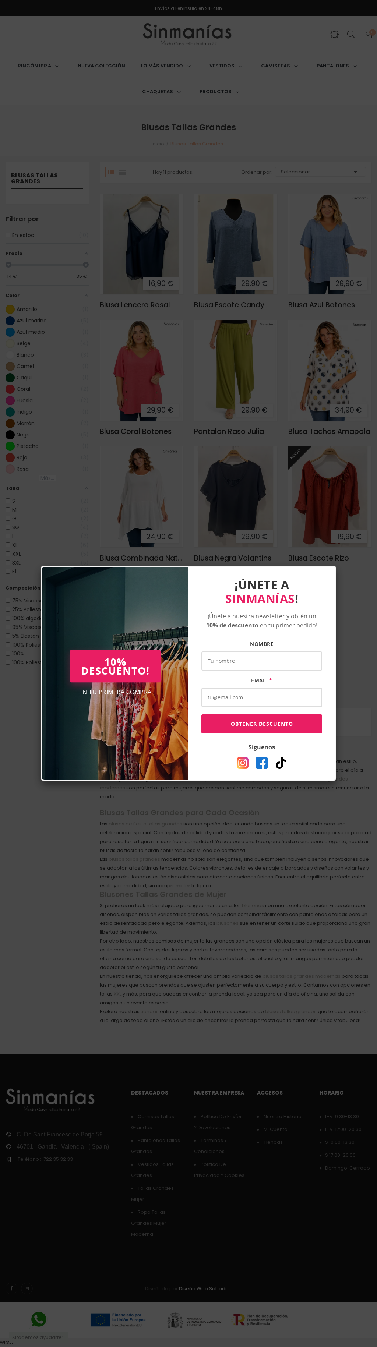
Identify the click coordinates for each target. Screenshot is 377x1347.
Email (261, 680)
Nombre (262, 643)
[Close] (335, 566)
